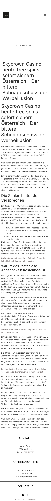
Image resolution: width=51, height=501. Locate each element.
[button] (45, 15)
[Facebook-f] (28, 495)
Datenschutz (31, 500)
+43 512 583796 (27, 452)
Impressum (19, 500)
